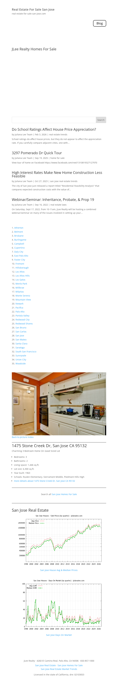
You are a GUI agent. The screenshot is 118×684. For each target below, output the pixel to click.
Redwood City (23, 319)
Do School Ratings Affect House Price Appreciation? (54, 129)
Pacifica (19, 307)
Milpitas (20, 291)
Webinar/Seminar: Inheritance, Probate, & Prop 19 (53, 199)
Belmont (18, 231)
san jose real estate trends (63, 181)
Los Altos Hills (23, 275)
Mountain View (23, 299)
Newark (19, 303)
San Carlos (21, 331)
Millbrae (20, 287)
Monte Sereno (23, 295)
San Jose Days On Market (59, 634)
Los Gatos (20, 279)
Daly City (18, 251)
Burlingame (20, 239)
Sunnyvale (21, 355)
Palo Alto (20, 311)
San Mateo (21, 339)
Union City (21, 359)
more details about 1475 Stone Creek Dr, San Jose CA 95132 (44, 480)
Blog (99, 23)
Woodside (21, 363)
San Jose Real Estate (30, 510)
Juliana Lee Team (23, 134)
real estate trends (58, 134)
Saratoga (20, 347)
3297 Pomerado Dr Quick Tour (37, 152)
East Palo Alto (21, 255)
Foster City (19, 259)
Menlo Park (21, 283)
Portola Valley (22, 315)
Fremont (20, 263)
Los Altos (20, 271)
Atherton (18, 227)
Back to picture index (22, 437)
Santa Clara (21, 343)
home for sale (57, 158)
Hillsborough (22, 267)
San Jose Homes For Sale (64, 494)
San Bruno (21, 327)
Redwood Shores (24, 323)
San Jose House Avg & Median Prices (59, 570)
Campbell (19, 243)
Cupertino (19, 247)
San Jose (20, 335)
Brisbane (19, 235)
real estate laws (58, 204)
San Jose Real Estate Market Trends (59, 669)
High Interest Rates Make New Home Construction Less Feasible (57, 174)
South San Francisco (26, 351)
